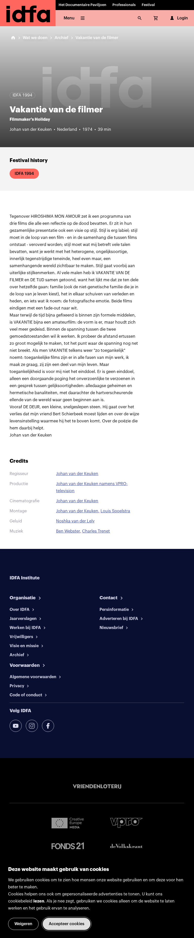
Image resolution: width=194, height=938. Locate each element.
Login (182, 18)
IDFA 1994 (24, 174)
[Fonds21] (68, 845)
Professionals (124, 5)
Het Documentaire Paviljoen (82, 5)
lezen (38, 901)
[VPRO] (126, 823)
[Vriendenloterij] (97, 786)
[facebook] (48, 726)
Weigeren (23, 924)
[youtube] (16, 726)
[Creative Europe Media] (68, 822)
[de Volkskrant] (126, 846)
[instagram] (32, 726)
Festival (148, 5)
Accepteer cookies (66, 924)
